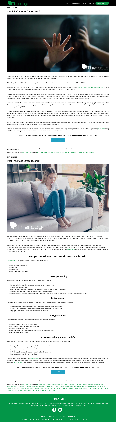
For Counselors (67, 416)
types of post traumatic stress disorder (35, 390)
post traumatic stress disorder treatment (19, 388)
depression (101, 129)
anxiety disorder (34, 358)
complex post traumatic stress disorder (48, 384)
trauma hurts (71, 249)
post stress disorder (67, 384)
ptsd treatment (90, 152)
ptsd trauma (81, 152)
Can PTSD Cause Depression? (23, 11)
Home (43, 416)
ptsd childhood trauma (54, 152)
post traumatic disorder (80, 384)
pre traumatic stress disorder (59, 388)
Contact (53, 416)
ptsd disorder (65, 152)
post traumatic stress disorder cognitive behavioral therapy (63, 386)
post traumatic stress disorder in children (94, 386)
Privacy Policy (74, 419)
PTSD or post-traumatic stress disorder (91, 87)
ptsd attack (44, 152)
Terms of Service (87, 419)
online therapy (18, 362)
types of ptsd (51, 390)
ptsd (38, 152)
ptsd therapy (73, 152)
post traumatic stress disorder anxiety (34, 386)
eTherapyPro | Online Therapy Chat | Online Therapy (22, 3)
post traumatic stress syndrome (40, 388)
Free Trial (58, 140)
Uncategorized (26, 152)
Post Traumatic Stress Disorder (23, 161)
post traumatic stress (94, 384)
